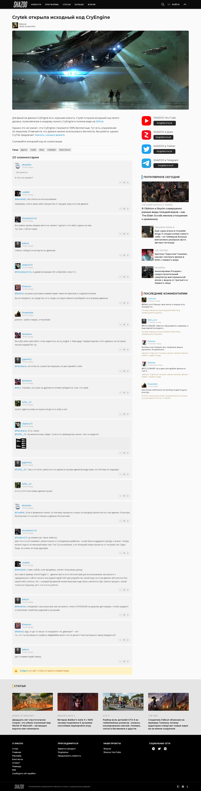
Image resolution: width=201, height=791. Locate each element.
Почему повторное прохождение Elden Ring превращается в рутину (161, 311)
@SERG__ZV (20, 434)
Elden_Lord (152, 320)
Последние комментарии (165, 293)
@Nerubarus (21, 366)
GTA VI (106, 715)
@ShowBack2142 (23, 271)
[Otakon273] (18, 266)
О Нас (15, 748)
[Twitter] (159, 748)
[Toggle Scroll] (185, 5)
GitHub (99, 121)
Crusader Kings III (164, 227)
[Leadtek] (18, 193)
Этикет (16, 762)
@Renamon (20, 606)
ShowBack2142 (29, 218)
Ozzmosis (152, 298)
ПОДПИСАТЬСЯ (164, 123)
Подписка (63, 752)
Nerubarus (27, 334)
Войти (175, 4)
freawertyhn (27, 312)
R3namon (26, 286)
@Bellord (19, 293)
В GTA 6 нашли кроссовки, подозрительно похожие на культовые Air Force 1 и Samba (164, 397)
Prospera (160, 267)
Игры (41, 150)
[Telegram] (153, 748)
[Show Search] (163, 4)
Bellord (25, 243)
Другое (24, 150)
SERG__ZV (26, 402)
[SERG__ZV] (18, 403)
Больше (79, 4)
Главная (16, 752)
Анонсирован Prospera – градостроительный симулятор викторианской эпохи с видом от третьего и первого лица (171, 277)
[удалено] (26, 359)
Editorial (22, 24)
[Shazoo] (20, 4)
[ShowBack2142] (18, 219)
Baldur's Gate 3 (66, 715)
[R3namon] (18, 288)
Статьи (67, 4)
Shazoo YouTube (112, 752)
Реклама (16, 755)
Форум (91, 4)
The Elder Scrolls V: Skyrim (157, 204)
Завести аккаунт (67, 748)
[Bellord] (18, 245)
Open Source (64, 150)
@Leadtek (19, 512)
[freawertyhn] (18, 314)
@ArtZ (18, 387)
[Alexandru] (18, 166)
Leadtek (26, 192)
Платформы (52, 4)
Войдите (24, 670)
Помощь (16, 766)
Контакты (17, 759)
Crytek (33, 150)
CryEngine (52, 150)
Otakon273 (27, 264)
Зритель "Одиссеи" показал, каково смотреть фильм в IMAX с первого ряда (171, 257)
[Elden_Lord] (144, 321)
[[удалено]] (18, 360)
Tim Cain (153, 715)
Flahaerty (151, 341)
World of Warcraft (23, 715)
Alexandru (26, 164)
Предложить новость (69, 755)
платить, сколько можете (50, 135)
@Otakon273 (21, 537)
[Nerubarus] (18, 335)
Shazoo (107, 748)
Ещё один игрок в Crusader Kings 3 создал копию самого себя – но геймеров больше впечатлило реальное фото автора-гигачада (171, 237)
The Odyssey (161, 250)
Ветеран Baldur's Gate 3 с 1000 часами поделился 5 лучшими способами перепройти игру (75, 723)
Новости (36, 4)
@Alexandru (20, 199)
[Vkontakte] (165, 748)
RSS (14, 769)
